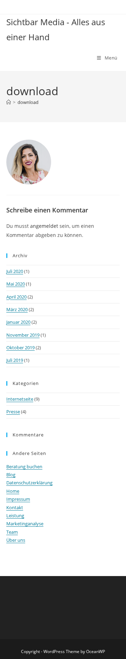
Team (12, 532)
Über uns (15, 540)
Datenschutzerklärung (29, 482)
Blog (10, 474)
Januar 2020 (18, 322)
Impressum (18, 499)
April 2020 (16, 297)
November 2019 (23, 335)
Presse (13, 411)
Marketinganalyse (24, 523)
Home (12, 491)
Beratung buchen (24, 466)
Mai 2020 (15, 284)
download (28, 102)
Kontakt (14, 507)
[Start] (8, 102)
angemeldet (44, 226)
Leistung (15, 515)
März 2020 (17, 309)
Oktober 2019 (20, 347)
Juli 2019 (14, 360)
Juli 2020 (14, 271)
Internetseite (19, 399)
